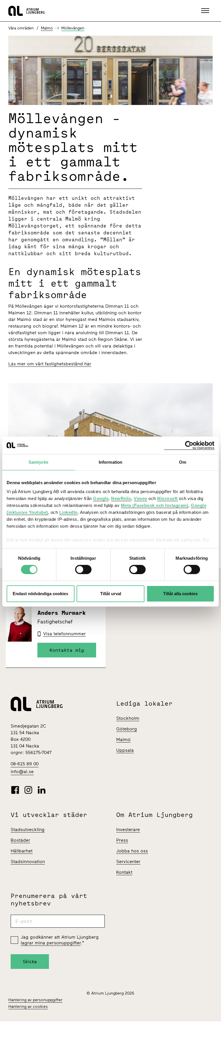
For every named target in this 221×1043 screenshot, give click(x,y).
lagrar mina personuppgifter (51, 943)
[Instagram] (28, 789)
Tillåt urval (110, 593)
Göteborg (126, 729)
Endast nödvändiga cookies (40, 593)
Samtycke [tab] (38, 461)
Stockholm (127, 718)
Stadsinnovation (28, 861)
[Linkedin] (41, 789)
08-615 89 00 (25, 763)
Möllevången (72, 28)
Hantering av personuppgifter (35, 999)
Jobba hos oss (132, 851)
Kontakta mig (66, 650)
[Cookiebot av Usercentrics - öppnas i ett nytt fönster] (189, 445)
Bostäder (20, 840)
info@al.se (22, 771)
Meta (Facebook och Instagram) (154, 505)
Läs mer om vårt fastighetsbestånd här (49, 364)
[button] (206, 10)
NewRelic (121, 498)
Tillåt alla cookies (180, 593)
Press (122, 840)
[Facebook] (15, 789)
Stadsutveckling (28, 829)
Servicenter (128, 861)
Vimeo (140, 498)
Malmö (47, 28)
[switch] (83, 569)
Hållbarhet (22, 851)
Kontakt (124, 872)
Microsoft (167, 498)
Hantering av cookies (28, 1006)
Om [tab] (182, 461)
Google (100, 498)
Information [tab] (110, 461)
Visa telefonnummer (64, 633)
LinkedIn (68, 512)
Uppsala (125, 750)
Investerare (128, 829)
